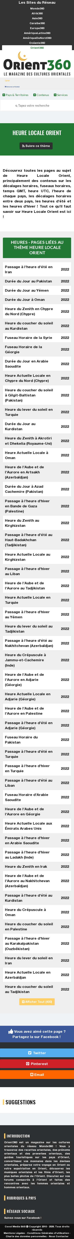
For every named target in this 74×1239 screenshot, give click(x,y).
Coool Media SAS (15, 1226)
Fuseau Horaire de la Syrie (28, 337)
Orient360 (37, 47)
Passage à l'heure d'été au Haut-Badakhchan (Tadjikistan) (28, 540)
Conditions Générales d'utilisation (48, 1233)
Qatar (7, 80)
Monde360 (37, 8)
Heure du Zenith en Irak (26, 866)
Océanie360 (37, 42)
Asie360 (37, 18)
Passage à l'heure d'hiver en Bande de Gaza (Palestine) (27, 506)
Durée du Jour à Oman (25, 299)
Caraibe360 (37, 23)
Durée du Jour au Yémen (27, 290)
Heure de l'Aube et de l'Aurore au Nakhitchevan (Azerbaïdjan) (27, 880)
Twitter (39, 1053)
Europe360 (37, 28)
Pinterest (39, 1064)
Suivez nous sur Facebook (13, 86)
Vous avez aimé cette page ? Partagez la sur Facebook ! (39, 1034)
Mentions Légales (14, 1233)
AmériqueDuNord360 (37, 37)
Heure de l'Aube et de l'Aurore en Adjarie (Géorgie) (24, 679)
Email (38, 1074)
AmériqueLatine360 (37, 33)
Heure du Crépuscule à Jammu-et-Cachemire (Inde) (25, 660)
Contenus (42, 95)
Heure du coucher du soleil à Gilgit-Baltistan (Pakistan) (29, 395)
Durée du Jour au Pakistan (28, 281)
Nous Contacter (58, 1236)
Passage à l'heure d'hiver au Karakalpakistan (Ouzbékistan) (27, 943)
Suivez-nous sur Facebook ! (22, 1217)
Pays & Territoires (16, 95)
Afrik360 (37, 13)
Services (62, 95)
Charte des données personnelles (26, 1236)
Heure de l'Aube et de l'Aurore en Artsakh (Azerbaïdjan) (24, 472)
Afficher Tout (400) (38, 1001)
